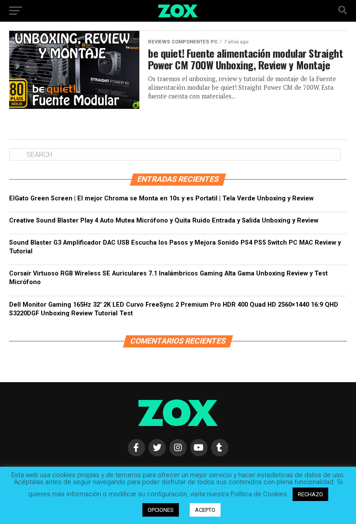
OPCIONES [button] (161, 510)
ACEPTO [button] (205, 510)
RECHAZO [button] (310, 494)
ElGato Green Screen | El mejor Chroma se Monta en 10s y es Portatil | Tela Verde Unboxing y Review (161, 198)
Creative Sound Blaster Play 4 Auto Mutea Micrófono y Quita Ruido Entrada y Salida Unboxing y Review (163, 220)
